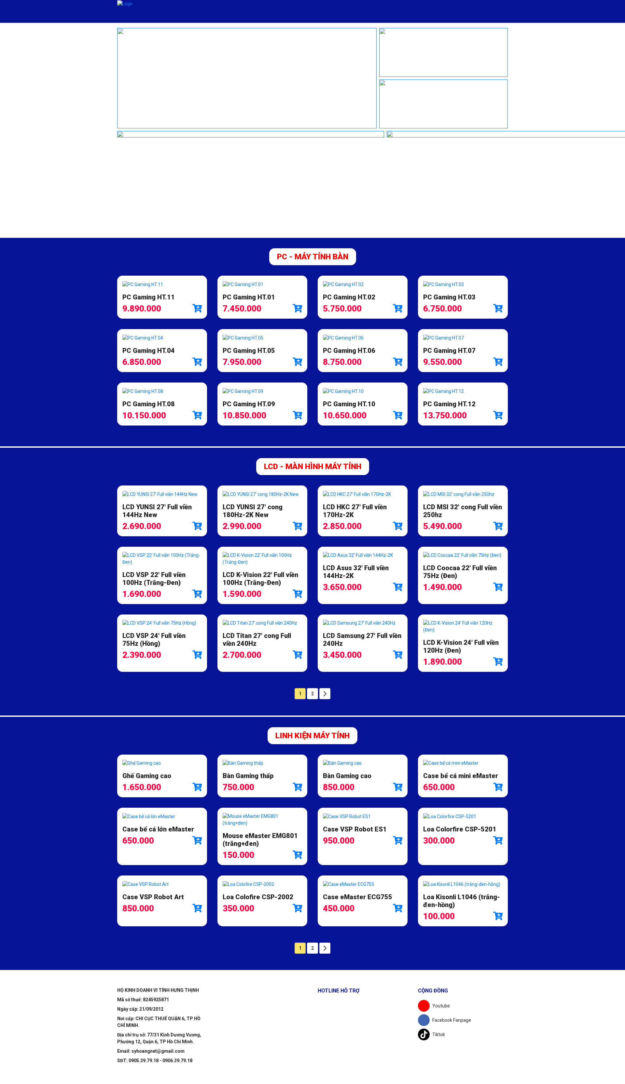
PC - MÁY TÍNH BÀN (312, 256)
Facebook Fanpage (451, 1020)
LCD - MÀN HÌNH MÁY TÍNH (312, 466)
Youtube (441, 1005)
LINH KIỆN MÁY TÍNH (312, 735)
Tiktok (438, 1034)
